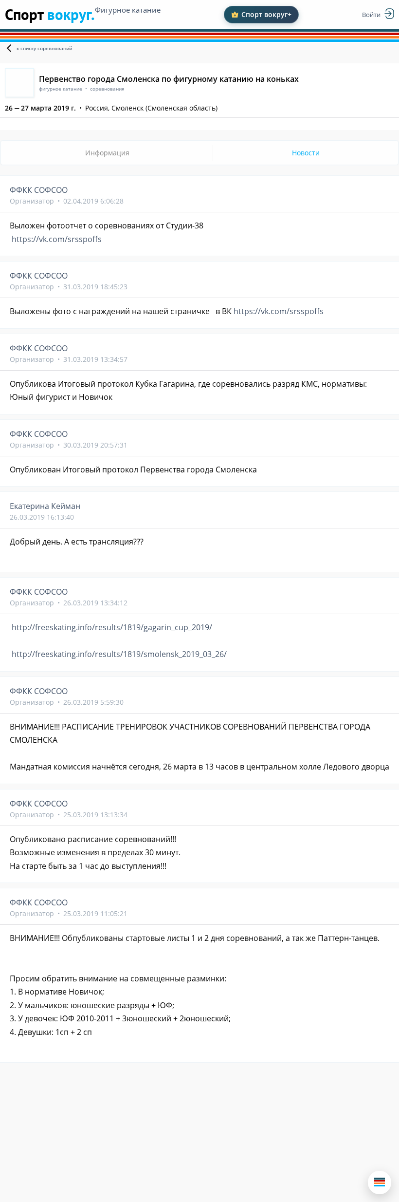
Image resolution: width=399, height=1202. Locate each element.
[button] (379, 1182)
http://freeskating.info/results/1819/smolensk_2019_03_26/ (119, 654)
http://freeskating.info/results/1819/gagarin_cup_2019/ (112, 627)
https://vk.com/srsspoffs (57, 239)
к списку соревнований (44, 48)
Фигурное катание (128, 10)
